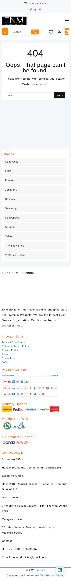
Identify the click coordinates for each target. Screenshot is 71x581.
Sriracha (10, 227)
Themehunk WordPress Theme (44, 575)
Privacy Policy (10, 350)
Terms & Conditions (13, 342)
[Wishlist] (51, 31)
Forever (10, 180)
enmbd (41, 570)
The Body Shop (14, 245)
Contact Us (8, 358)
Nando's (10, 199)
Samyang (11, 208)
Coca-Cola (11, 161)
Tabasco (10, 236)
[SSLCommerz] (30, 385)
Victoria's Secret (15, 255)
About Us (7, 354)
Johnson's (11, 189)
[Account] (59, 31)
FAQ (4, 362)
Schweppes (12, 217)
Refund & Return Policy (15, 346)
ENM (8, 171)
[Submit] (35, 32)
